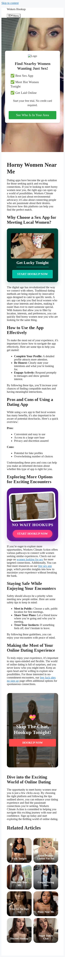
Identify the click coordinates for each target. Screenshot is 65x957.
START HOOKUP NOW (32, 274)
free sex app (45, 565)
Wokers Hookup (16, 9)
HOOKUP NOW (32, 742)
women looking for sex (30, 559)
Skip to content (10, 3)
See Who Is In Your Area (32, 115)
